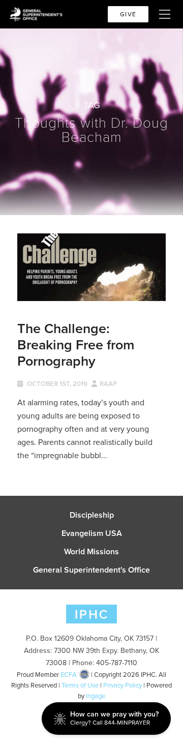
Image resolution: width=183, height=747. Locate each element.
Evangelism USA (92, 533)
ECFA (68, 674)
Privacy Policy (122, 685)
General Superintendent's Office (91, 570)
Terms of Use (80, 685)
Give (128, 14)
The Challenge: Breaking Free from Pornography (75, 344)
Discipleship (92, 515)
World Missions (91, 552)
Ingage (95, 696)
